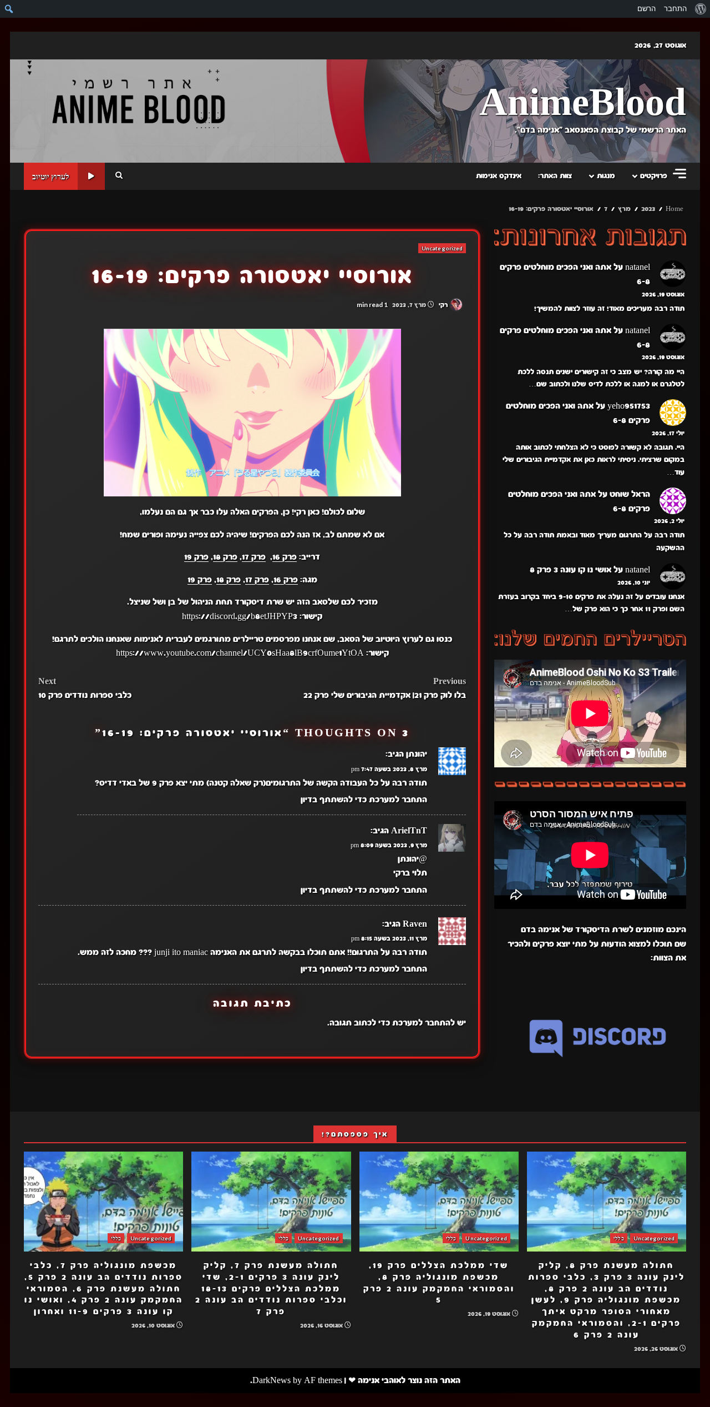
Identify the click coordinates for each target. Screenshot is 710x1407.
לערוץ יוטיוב (50, 176)
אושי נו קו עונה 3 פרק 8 (570, 569)
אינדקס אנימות (498, 176)
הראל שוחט (630, 494)
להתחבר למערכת (423, 1022)
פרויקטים (653, 176)
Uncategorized (442, 248)
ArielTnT (409, 830)
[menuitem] (700, 9)
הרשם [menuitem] (646, 8)
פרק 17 (254, 556)
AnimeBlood (582, 103)
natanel (637, 267)
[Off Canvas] (679, 173)
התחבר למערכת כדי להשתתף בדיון (364, 799)
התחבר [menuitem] (675, 8)
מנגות (606, 176)
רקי (444, 305)
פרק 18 (225, 556)
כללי (618, 1238)
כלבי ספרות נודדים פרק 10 (84, 688)
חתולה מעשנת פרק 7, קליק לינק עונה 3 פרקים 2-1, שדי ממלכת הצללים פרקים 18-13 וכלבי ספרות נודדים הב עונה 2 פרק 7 (271, 1202)
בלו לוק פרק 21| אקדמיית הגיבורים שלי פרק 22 (384, 688)
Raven (415, 923)
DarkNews (271, 1380)
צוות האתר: (555, 176)
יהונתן (416, 754)
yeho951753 (628, 405)
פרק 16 (284, 556)
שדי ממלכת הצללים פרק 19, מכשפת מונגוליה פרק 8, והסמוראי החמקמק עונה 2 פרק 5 (439, 1202)
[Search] (119, 176)
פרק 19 (196, 556)
